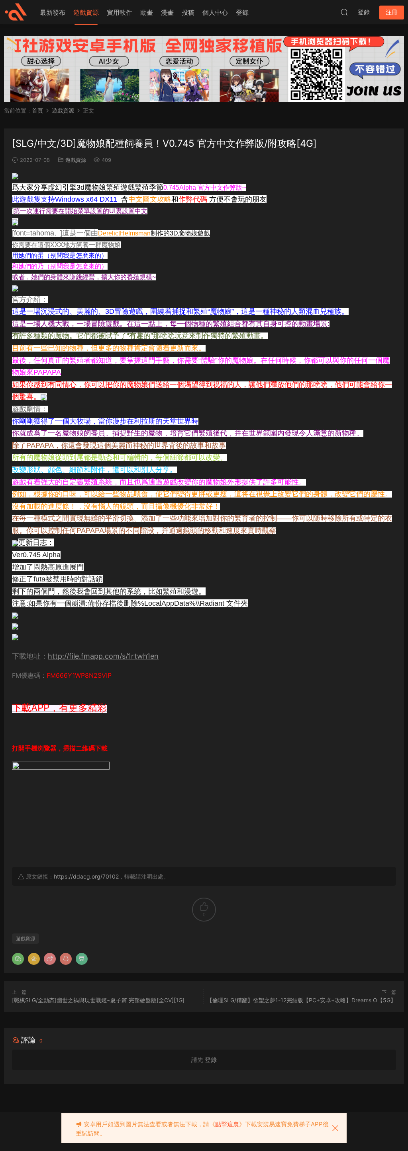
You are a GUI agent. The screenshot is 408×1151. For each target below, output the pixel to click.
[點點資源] (16, 12)
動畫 (146, 12)
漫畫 (167, 12)
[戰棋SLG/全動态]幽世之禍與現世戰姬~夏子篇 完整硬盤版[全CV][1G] (98, 1000)
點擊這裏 (227, 1124)
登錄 (242, 12)
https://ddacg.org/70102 (86, 876)
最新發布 (52, 12)
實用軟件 (119, 12)
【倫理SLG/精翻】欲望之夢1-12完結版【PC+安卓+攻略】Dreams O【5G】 (301, 1000)
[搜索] (344, 12)
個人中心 (215, 12)
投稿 (188, 12)
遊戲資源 (86, 12)
